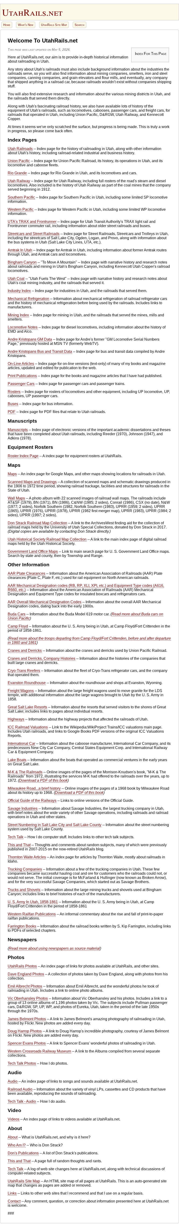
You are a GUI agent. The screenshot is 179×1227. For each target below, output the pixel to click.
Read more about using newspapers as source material (54, 948)
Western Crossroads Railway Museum (39, 1051)
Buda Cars (16, 614)
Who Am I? (17, 1145)
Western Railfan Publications (32, 914)
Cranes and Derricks (25, 651)
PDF (11, 412)
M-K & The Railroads (25, 772)
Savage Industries (23, 808)
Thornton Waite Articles (27, 857)
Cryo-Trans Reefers (24, 671)
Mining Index (18, 315)
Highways (16, 719)
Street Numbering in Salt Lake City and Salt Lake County (54, 825)
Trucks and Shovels (24, 890)
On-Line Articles (21, 364)
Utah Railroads (20, 149)
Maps (12, 474)
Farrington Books (22, 926)
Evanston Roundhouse (27, 683)
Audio (12, 1081)
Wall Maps (16, 498)
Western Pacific (21, 209)
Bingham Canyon (22, 262)
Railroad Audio (20, 1089)
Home (6, 25)
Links (12, 1193)
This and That (19, 845)
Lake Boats (17, 760)
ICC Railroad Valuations (28, 727)
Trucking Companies (25, 869)
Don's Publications (23, 1153)
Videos (13, 1119)
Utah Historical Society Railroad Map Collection (47, 539)
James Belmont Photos (27, 1019)
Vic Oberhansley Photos (28, 998)
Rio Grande (17, 173)
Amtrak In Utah (20, 250)
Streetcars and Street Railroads (33, 234)
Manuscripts (18, 430)
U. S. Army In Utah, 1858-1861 (33, 902)
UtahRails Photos (22, 966)
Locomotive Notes (23, 327)
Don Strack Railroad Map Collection (37, 523)
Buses (13, 404)
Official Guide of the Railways (32, 801)
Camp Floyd (18, 626)
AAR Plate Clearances (26, 573)
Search (79, 25)
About (12, 1137)
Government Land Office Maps (33, 551)
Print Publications (22, 376)
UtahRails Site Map (54, 25)
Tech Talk (15, 837)
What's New (25, 25)
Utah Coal (16, 279)
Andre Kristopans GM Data (30, 339)
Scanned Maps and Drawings (32, 482)
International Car (21, 743)
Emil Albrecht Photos (25, 986)
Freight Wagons (21, 691)
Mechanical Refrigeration (28, 299)
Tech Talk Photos (22, 1063)
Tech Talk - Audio (22, 1101)
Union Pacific (19, 161)
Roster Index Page (23, 456)
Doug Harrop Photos (25, 1031)
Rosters (14, 392)
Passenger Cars (21, 384)
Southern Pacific (21, 197)
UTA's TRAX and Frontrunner (32, 222)
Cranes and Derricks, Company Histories (41, 658)
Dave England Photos (26, 974)
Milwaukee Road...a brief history (34, 788)
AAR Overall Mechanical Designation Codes (44, 602)
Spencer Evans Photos (27, 1043)
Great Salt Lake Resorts (27, 707)
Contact (14, 1201)
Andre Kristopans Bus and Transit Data (40, 351)
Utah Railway (19, 181)
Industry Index (19, 291)
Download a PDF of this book (43, 780)
